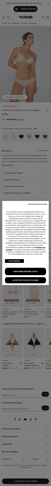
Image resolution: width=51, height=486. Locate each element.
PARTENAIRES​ (14, 261)
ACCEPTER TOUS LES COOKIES (25, 280)
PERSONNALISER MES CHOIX (25, 271)
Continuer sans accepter (37, 204)
